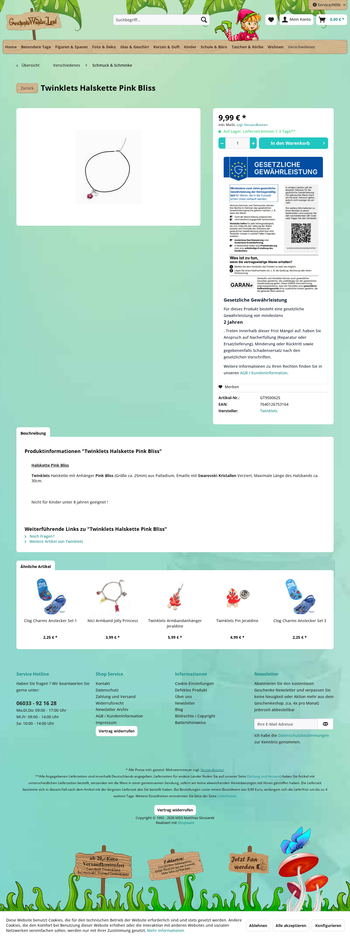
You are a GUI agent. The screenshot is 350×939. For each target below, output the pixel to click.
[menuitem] (161, 19)
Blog (179, 709)
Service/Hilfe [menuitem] (329, 4)
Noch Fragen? (41, 536)
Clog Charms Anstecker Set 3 (299, 620)
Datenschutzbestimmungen (303, 735)
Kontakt (103, 683)
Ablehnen (258, 925)
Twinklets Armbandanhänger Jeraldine (175, 623)
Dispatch (102, 865)
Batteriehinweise (190, 722)
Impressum (106, 722)
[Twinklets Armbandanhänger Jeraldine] (175, 596)
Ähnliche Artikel (36, 566)
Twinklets (269, 410)
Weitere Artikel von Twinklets (55, 541)
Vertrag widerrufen (117, 731)
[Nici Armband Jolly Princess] (113, 596)
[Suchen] (204, 19)
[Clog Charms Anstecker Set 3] (300, 596)
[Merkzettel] (271, 19)
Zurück (27, 88)
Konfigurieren (328, 925)
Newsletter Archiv (112, 709)
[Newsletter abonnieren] (325, 724)
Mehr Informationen (165, 930)
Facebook (249, 863)
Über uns (183, 696)
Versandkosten (212, 769)
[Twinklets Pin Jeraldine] (237, 596)
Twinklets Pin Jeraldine (237, 620)
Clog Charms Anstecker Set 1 (50, 620)
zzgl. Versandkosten (252, 124)
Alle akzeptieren (291, 925)
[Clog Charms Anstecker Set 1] (50, 596)
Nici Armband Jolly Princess (113, 620)
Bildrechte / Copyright (195, 716)
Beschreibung (33, 433)
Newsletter (185, 703)
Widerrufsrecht (110, 703)
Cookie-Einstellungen (194, 683)
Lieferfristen (227, 796)
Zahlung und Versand (116, 696)
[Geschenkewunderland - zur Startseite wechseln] (34, 24)
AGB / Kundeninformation (263, 372)
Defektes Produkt (191, 690)
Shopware (186, 822)
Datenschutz (107, 690)
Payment (180, 863)
